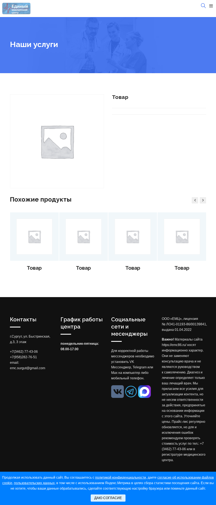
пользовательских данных (34, 483)
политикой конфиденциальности (120, 477)
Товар (34, 268)
